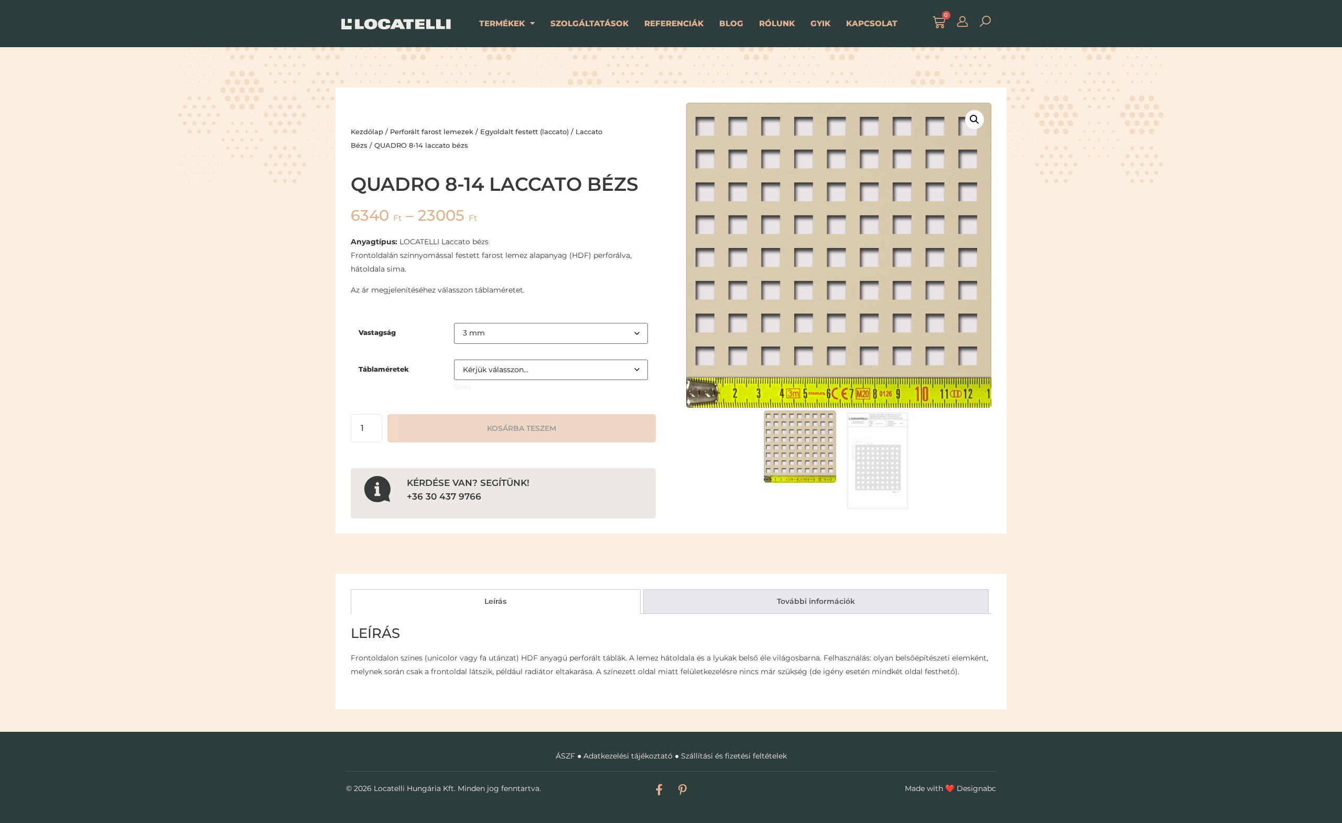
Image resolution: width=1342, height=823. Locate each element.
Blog (731, 23)
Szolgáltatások (589, 23)
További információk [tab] (816, 601)
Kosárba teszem (521, 428)
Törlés (462, 387)
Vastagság (377, 332)
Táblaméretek (384, 369)
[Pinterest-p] (682, 789)
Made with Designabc (950, 788)
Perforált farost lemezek (431, 131)
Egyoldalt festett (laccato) (524, 131)
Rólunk (777, 23)
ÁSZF (565, 756)
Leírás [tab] (495, 601)
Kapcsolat (871, 23)
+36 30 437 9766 (444, 496)
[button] (974, 119)
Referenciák (674, 23)
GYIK (820, 23)
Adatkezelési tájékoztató (628, 756)
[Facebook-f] (659, 789)
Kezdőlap (367, 131)
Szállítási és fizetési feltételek (734, 756)
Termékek (502, 23)
